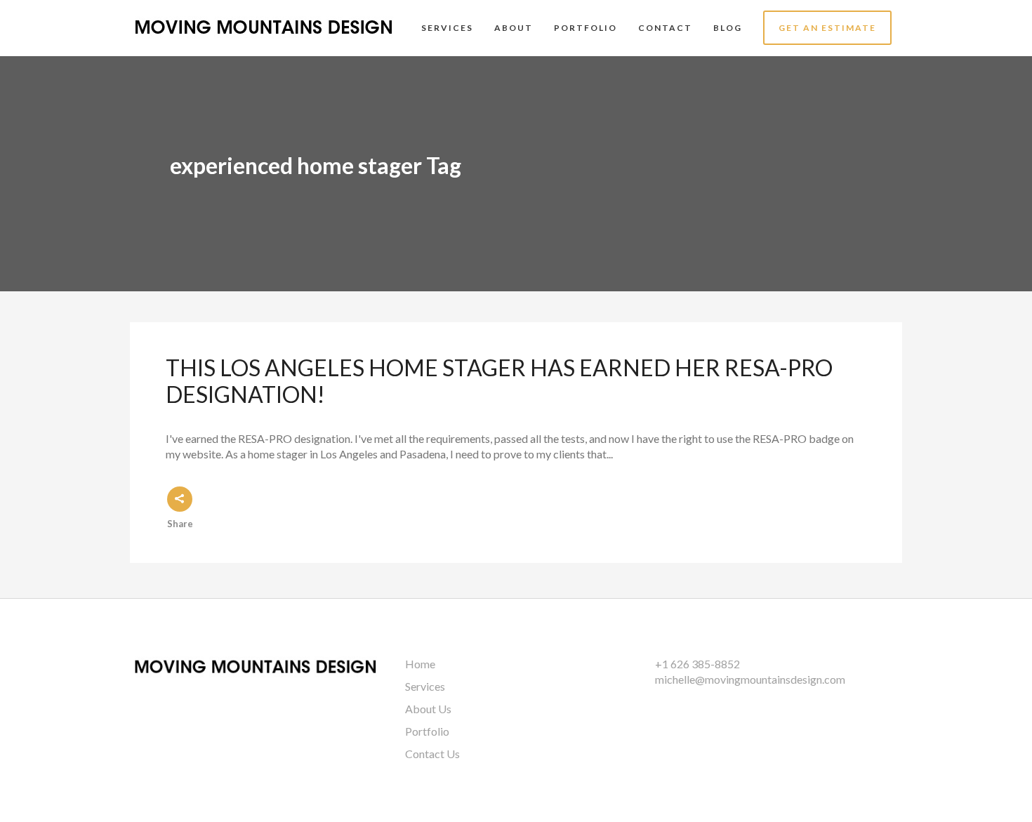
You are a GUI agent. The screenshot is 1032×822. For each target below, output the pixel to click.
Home (420, 663)
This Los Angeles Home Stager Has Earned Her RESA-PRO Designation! (499, 381)
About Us (428, 708)
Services (425, 686)
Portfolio (427, 731)
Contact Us (432, 753)
